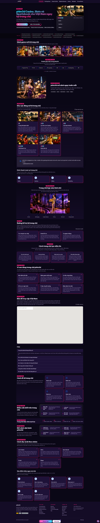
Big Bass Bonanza (62, 1)
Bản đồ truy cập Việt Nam (67, 35)
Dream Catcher (55, 1)
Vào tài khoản (35, 24)
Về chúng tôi (64, 506)
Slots (63, 513)
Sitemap (82, 519)
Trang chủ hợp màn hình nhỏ (25, 35)
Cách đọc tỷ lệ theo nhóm (57, 37)
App (51, 510)
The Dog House (47, 1)
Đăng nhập (53, 507)
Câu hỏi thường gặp (54, 509)
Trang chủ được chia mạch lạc (37, 37)
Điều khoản (64, 507)
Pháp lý (63, 510)
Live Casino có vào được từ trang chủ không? (28, 363)
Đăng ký (52, 506)
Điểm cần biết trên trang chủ (26, 37)
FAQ (74, 35)
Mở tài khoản (22, 24)
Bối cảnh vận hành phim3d (47, 37)
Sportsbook (64, 515)
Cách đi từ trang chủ (79, 35)
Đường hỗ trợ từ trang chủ (36, 35)
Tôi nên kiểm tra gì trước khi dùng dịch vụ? (27, 371)
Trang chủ (41, 1)
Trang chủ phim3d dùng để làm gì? (25, 350)
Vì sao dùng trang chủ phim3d (57, 35)
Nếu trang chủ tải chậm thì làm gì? (25, 365)
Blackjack (74, 1)
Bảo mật (63, 509)
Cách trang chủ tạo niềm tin (46, 35)
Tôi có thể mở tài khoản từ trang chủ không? (27, 357)
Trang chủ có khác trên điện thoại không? (27, 368)
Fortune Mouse (80, 1)
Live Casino (64, 512)
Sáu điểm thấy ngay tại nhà (67, 37)
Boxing (69, 1)
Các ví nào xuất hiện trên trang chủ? (26, 360)
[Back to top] (98, 521)
